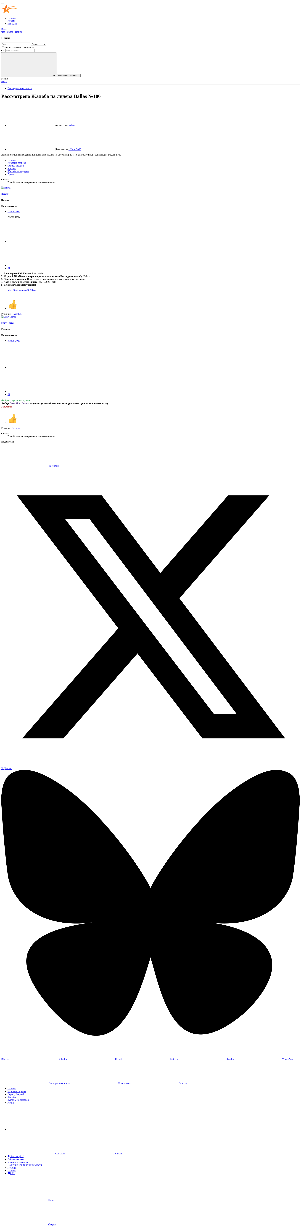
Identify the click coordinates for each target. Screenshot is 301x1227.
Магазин (12, 23)
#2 (9, 394)
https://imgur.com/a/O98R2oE (22, 290)
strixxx (72, 125)
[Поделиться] (31, 241)
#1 (9, 268)
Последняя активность (20, 88)
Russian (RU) (17, 1156)
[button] (31, 1129)
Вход (4, 81)
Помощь (12, 1167)
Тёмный (117, 1153)
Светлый (60, 1153)
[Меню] (2, 3)
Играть (11, 20)
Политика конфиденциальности (25, 1165)
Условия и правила (18, 1162)
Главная (12, 18)
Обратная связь (16, 1159)
